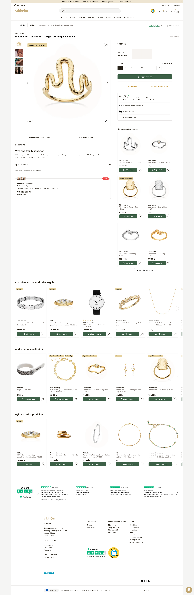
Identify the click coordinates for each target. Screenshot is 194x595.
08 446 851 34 (24, 191)
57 (153, 68)
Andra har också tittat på (159, 86)
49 (131, 68)
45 (120, 68)
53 (142, 68)
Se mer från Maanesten (145, 270)
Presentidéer (129, 17)
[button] (144, 105)
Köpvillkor (133, 525)
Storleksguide (167, 63)
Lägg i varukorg (146, 77)
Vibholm (33, 25)
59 (159, 68)
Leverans (133, 532)
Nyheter (64, 17)
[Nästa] (108, 83)
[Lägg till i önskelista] (106, 45)
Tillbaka (22, 25)
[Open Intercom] (189, 590)
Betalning (133, 530)
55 (148, 68)
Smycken (81, 17)
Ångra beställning (136, 542)
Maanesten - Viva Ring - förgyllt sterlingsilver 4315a (55, 25)
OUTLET (100, 17)
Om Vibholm (21, 5)
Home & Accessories (113, 17)
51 (136, 68)
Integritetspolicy (136, 537)
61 (164, 68)
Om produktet (132, 86)
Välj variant (129, 170)
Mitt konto (176, 5)
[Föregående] (27, 83)
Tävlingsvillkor (135, 539)
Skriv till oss (21, 195)
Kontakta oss (91, 527)
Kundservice (165, 5)
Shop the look (113, 527)
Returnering (134, 527)
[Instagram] (145, 581)
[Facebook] (142, 581)
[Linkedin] (149, 581)
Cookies (132, 535)
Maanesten (19, 33)
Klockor (91, 17)
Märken (72, 17)
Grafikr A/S (108, 590)
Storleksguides (113, 530)
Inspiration (112, 532)
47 (125, 68)
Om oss (89, 525)
